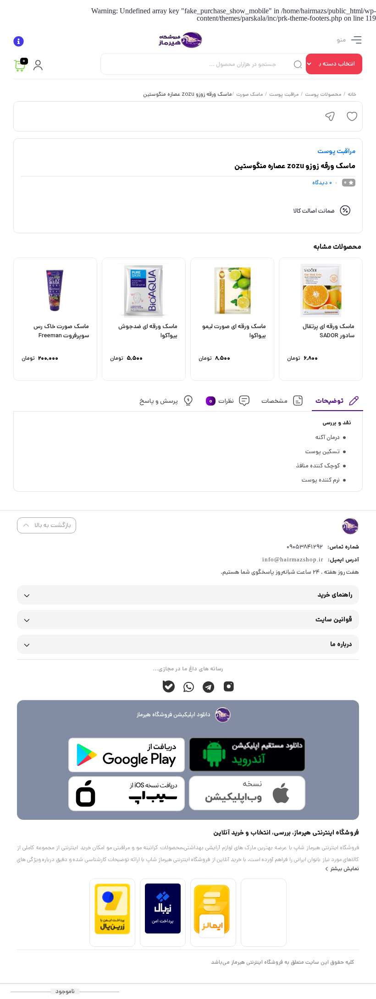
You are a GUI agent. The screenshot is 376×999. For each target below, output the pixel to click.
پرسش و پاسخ (158, 400)
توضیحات (329, 400)
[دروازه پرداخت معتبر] (112, 932)
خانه (351, 95)
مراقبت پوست (283, 95)
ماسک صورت (249, 95)
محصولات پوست (322, 95)
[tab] (337, 403)
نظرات (221, 400)
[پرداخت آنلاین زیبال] (163, 931)
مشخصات (274, 400)
